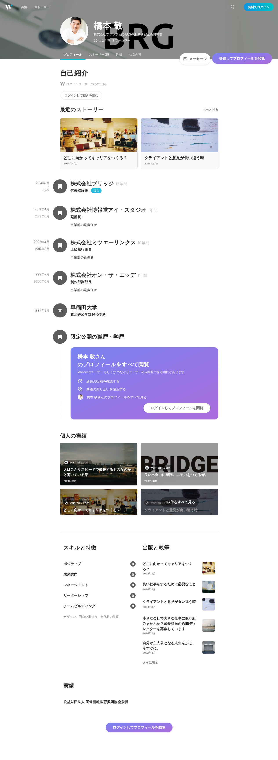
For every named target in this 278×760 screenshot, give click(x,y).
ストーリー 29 (99, 54)
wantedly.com (79, 462)
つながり (135, 54)
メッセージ (198, 58)
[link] (98, 464)
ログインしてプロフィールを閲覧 (177, 407)
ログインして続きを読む (81, 95)
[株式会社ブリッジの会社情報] (60, 186)
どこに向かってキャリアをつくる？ (92, 509)
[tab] (72, 54)
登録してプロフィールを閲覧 (242, 58)
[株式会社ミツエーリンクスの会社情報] (60, 245)
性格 (119, 54)
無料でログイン (258, 7)
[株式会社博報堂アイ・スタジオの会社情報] (60, 213)
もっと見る (210, 109)
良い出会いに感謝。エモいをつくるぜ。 (176, 474)
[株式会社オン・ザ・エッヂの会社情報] (60, 278)
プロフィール (73, 54)
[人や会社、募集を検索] (232, 7)
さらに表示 (150, 662)
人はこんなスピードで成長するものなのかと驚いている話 (97, 472)
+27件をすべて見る (179, 502)
